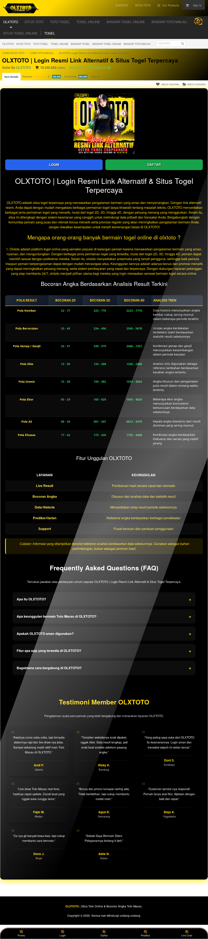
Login (63, 935)
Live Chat (186, 935)
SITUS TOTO (23, 43)
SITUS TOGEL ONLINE (20, 33)
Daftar (104, 935)
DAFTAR (154, 164)
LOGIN (54, 164)
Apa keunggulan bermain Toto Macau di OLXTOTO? (104, 616)
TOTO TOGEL (40, 43)
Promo (21, 935)
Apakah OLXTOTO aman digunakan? (104, 633)
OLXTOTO (8, 43)
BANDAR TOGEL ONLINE (106, 43)
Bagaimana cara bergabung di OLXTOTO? (104, 667)
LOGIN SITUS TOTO (13, 53)
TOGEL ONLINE (59, 43)
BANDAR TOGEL (80, 43)
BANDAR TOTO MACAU (137, 43)
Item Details (11, 77)
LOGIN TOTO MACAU (41, 53)
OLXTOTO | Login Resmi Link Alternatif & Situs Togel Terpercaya (94, 53)
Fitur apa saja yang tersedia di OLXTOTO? (104, 650)
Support (95, 76)
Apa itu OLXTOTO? (104, 599)
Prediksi (145, 935)
